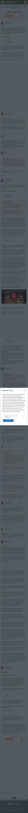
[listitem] (14, 416)
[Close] (25, 390)
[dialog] (14, 406)
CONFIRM (8, 420)
